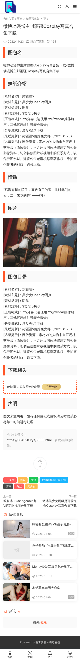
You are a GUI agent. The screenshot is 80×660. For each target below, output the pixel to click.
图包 (22, 480)
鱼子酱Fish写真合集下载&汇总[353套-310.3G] (53, 545)
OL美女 (10, 480)
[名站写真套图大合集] (16, 592)
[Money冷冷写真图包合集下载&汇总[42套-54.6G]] (16, 571)
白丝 (19, 486)
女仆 (33, 480)
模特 (8, 486)
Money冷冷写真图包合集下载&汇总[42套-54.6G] (52, 567)
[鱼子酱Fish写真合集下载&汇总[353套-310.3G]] (16, 550)
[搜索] (60, 6)
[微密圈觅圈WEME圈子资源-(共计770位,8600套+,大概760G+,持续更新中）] (16, 529)
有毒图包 (54, 642)
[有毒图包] (10, 6)
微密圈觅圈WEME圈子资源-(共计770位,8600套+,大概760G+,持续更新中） (52, 524)
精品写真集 (37, 41)
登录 (43, 622)
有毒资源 (41, 642)
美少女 (31, 486)
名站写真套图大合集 (46, 588)
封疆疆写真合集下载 (54, 480)
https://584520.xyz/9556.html (29, 440)
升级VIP (51, 387)
